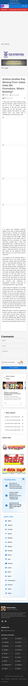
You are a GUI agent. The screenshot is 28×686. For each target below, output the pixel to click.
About (2, 679)
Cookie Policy (4, 681)
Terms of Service (23, 679)
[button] (13, 393)
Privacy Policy (14, 679)
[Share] (24, 98)
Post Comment (14, 367)
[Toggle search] (23, 6)
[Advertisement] (14, 28)
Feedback (7, 679)
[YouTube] (5, 621)
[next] (23, 377)
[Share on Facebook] (2, 621)
